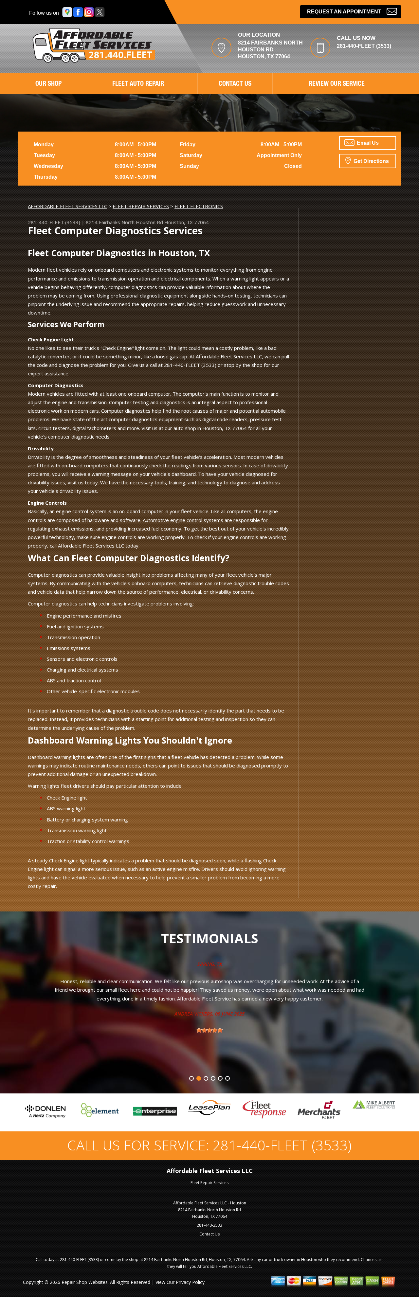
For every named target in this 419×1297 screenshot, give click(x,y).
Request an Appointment (344, 11)
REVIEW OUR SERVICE (337, 84)
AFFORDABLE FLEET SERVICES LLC (67, 206)
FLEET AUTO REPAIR (138, 84)
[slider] (71, 1030)
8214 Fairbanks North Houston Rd (124, 222)
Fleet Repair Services (209, 1182)
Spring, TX (71, 964)
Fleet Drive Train (352, 964)
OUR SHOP (48, 84)
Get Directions (370, 161)
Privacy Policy (190, 1282)
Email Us (367, 143)
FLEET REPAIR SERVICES (141, 206)
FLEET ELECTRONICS (198, 206)
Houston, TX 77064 (186, 222)
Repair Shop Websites (85, 1282)
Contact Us (209, 1234)
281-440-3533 (209, 1225)
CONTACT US (235, 84)
